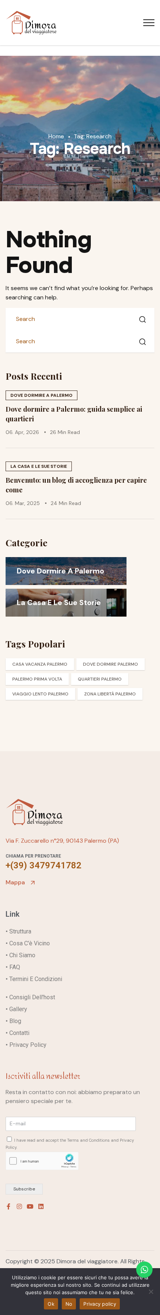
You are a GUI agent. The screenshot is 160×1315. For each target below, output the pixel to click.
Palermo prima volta (37, 679)
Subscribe (24, 1189)
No (69, 1304)
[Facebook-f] (9, 1206)
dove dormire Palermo (110, 664)
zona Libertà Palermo (110, 694)
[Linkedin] (41, 1206)
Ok (51, 1304)
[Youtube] (30, 1206)
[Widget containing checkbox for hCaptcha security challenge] (42, 1161)
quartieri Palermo (100, 679)
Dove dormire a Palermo (41, 395)
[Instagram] (19, 1206)
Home (56, 136)
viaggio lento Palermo (40, 694)
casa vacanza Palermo (39, 664)
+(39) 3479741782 (43, 865)
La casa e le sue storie (38, 466)
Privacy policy (99, 1304)
